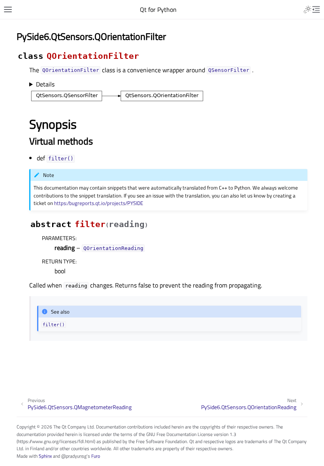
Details (45, 84)
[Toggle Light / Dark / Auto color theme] (307, 9)
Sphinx (45, 456)
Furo (95, 456)
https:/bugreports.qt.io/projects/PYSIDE (98, 203)
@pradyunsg (74, 456)
